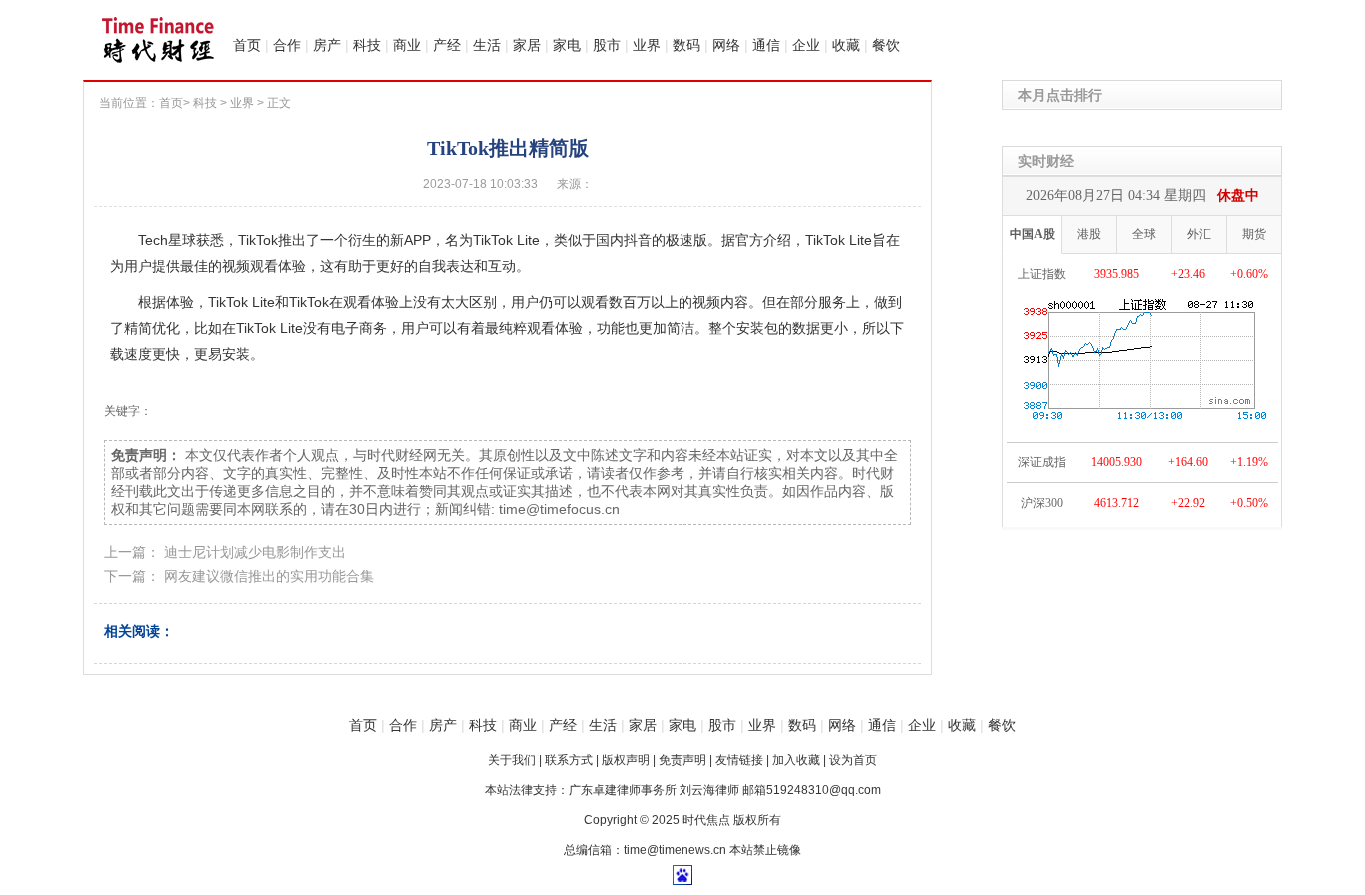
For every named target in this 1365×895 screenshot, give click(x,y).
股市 (607, 45)
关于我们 (512, 760)
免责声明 (682, 760)
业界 (647, 45)
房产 (327, 45)
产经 (447, 45)
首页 (247, 45)
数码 (686, 45)
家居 (527, 45)
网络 (726, 45)
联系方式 (569, 760)
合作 (287, 45)
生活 (487, 45)
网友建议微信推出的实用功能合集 (269, 576)
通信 (766, 45)
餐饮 (886, 45)
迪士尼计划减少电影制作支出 (255, 552)
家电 (567, 45)
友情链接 (739, 760)
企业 (806, 45)
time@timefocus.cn (559, 509)
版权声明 (626, 760)
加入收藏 (796, 760)
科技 (367, 45)
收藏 (846, 45)
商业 (407, 45)
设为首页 (853, 760)
